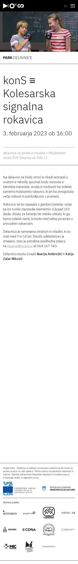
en (65, 6)
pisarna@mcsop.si (19, 246)
